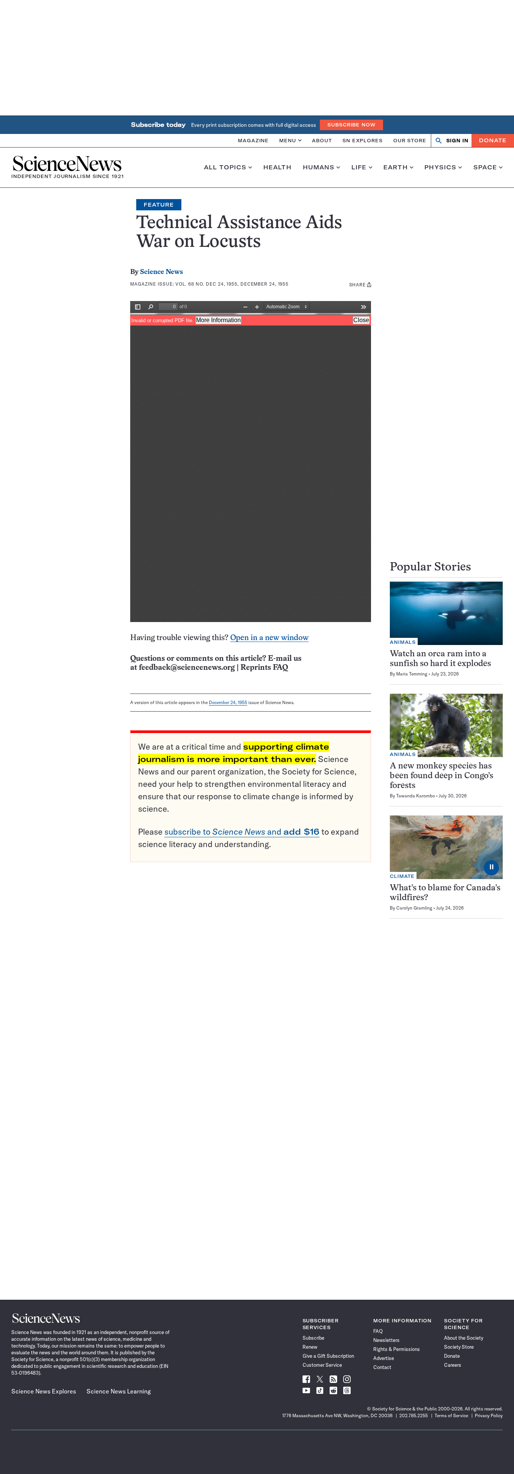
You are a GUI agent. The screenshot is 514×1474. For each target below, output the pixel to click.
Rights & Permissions (396, 1349)
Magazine (253, 140)
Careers (452, 1365)
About (322, 140)
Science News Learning (119, 1391)
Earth (395, 167)
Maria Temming (411, 674)
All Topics (225, 167)
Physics (440, 167)
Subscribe (313, 1338)
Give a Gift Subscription (328, 1356)
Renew (310, 1347)
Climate (402, 876)
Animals (403, 642)
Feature (159, 204)
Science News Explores (43, 1391)
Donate (492, 140)
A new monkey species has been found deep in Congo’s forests (441, 776)
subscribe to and (241, 831)
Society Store (459, 1347)
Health (277, 167)
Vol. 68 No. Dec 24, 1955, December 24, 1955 (232, 284)
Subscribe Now (351, 125)
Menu (287, 140)
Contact (382, 1367)
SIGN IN (457, 140)
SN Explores (362, 140)
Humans (319, 167)
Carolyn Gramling (414, 908)
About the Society (463, 1338)
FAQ (378, 1331)
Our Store (409, 140)
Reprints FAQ (264, 667)
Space (485, 167)
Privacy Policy (489, 1415)
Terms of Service (451, 1415)
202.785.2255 (413, 1415)
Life (359, 167)
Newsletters (386, 1340)
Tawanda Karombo (415, 796)
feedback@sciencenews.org (187, 667)
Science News (161, 272)
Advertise (383, 1358)
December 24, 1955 (228, 702)
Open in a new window (269, 638)
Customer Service (322, 1365)
